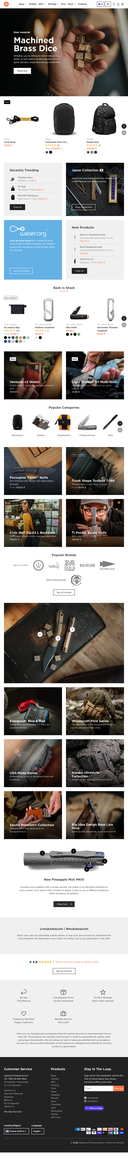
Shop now (22, 71)
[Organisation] (64, 422)
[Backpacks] (17, 422)
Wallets (33, 4)
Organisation (64, 435)
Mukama (83, 1143)
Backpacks (17, 435)
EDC (53, 1082)
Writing (55, 1085)
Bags (53, 1075)
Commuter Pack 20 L (56, 142)
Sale (53, 1108)
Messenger (22, 1082)
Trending (55, 1104)
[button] (122, 4)
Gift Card (55, 1117)
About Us (9, 1106)
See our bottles (21, 271)
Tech (63, 4)
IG (5, 1085)
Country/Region (12, 1125)
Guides (54, 1114)
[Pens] (110, 422)
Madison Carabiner (45, 327)
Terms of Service (115, 1143)
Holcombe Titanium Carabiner (107, 329)
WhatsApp (9, 1082)
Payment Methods (13, 1093)
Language (37, 1125)
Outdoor (82, 4)
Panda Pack (93, 142)
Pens (110, 435)
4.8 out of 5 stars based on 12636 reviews (77, 962)
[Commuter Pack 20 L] (64, 119)
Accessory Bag (12, 327)
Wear (54, 1091)
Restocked (56, 1111)
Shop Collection (83, 207)
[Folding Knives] (87, 422)
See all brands (64, 592)
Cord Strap (10, 142)
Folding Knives (87, 435)
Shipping (8, 1097)
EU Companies (11, 1103)
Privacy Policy (97, 1143)
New (53, 1101)
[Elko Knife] (79, 309)
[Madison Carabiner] (48, 309)
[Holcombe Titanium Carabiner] (110, 309)
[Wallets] (40, 422)
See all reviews (64, 971)
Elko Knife (71, 327)
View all (17, 207)
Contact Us (10, 1090)
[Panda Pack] (105, 119)
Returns (8, 1100)
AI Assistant (14, 1085)
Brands (54, 1098)
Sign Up (118, 1088)
